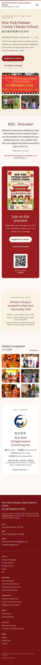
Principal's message (13, 65)
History (4, 569)
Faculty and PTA (7, 563)
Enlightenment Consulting (11, 605)
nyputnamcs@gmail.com (10, 545)
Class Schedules (8, 581)
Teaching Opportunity (9, 590)
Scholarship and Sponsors (11, 587)
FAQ (3, 572)
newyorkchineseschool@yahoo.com (15, 542)
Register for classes (13, 58)
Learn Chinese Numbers (10, 584)
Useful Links (6, 640)
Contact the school (20, 246)
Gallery (4, 637)
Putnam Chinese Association (12, 602)
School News (6, 614)
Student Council (7, 566)
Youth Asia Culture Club (10, 599)
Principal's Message (9, 560)
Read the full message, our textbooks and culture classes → (20, 157)
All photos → (34, 350)
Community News (8, 617)
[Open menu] (37, 5)
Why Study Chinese (9, 625)
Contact (4, 643)
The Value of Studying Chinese (13, 629)
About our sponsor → (20, 470)
